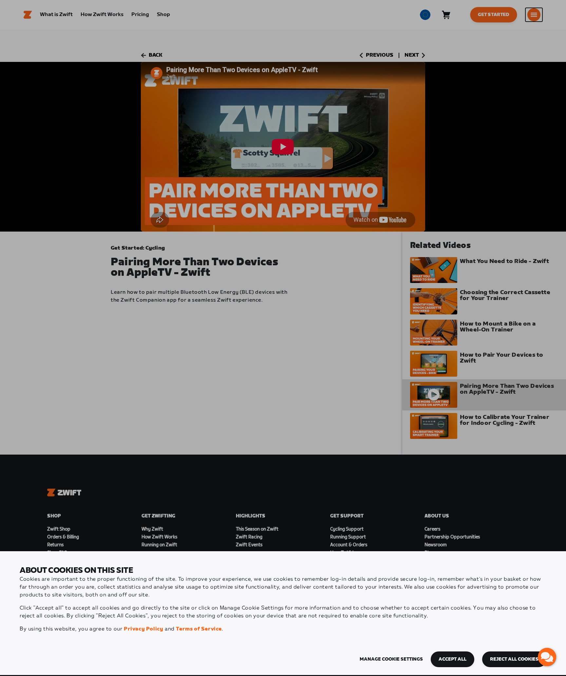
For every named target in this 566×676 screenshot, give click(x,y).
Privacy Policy (143, 629)
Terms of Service (199, 629)
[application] (547, 657)
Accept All (452, 659)
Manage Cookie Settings (391, 659)
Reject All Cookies (514, 659)
